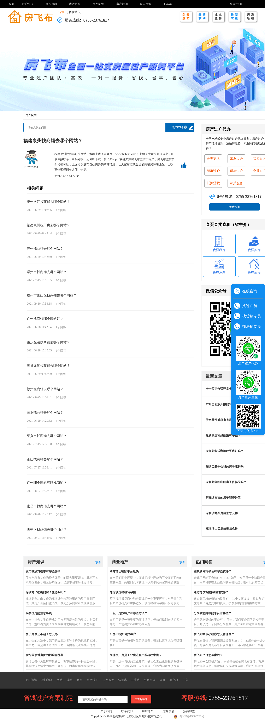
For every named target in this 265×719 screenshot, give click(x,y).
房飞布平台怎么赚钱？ (208, 655)
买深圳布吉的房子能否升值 (223, 497)
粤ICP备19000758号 (191, 716)
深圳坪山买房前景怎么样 (222, 528)
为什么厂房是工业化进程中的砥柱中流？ (136, 655)
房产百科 (75, 4)
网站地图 (147, 711)
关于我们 (106, 711)
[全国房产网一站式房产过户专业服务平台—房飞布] (30, 16)
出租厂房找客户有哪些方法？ (128, 613)
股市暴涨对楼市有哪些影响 (223, 419)
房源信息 (168, 711)
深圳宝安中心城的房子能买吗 (224, 466)
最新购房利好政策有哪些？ (223, 435)
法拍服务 (236, 183)
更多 (98, 562)
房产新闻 (122, 4)
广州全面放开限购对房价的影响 (226, 404)
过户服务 (28, 4)
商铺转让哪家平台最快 (124, 571)
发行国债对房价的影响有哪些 (44, 655)
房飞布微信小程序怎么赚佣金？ (214, 634)
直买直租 (51, 4)
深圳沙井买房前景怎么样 (222, 513)
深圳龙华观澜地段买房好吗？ (224, 451)
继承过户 (213, 171)
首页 (11, 4)
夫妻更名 (213, 158)
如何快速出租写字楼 (123, 592)
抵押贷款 (213, 183)
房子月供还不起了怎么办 (42, 634)
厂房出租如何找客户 (123, 634)
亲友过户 (236, 158)
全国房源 (145, 4)
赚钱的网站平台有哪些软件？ (212, 571)
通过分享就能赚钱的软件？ (211, 592)
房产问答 (98, 4)
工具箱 (167, 4)
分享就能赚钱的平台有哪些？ (212, 613)
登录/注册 (236, 4)
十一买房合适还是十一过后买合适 (227, 388)
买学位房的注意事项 (39, 613)
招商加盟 (189, 711)
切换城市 (74, 12)
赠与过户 (236, 171)
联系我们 (127, 711)
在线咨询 (249, 291)
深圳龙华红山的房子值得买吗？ (226, 482)
